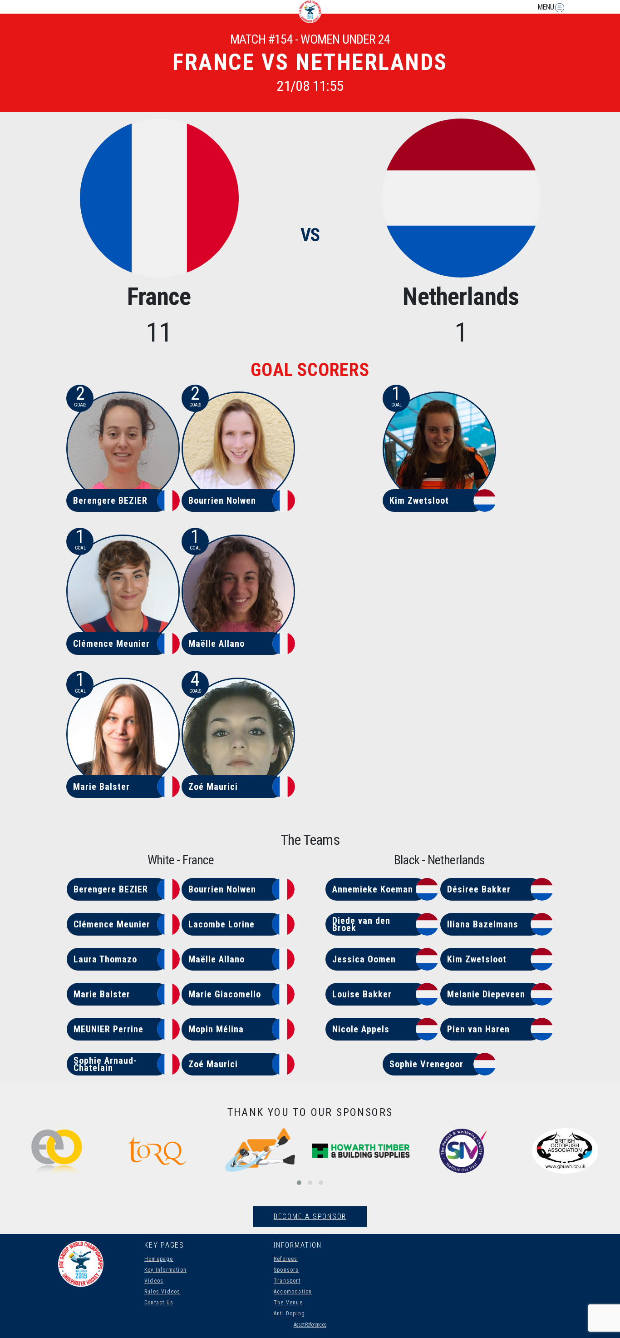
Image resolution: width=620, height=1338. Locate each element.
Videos (153, 1281)
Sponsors (286, 1270)
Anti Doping (289, 1313)
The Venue (288, 1302)
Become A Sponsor (310, 1216)
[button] (299, 1182)
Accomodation (293, 1291)
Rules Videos (162, 1291)
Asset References (310, 1325)
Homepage (158, 1259)
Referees (286, 1259)
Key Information (165, 1270)
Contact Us (158, 1302)
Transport (287, 1281)
